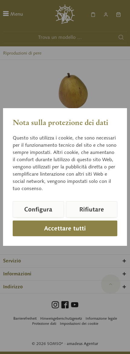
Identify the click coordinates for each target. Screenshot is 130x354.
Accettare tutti (65, 228)
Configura (38, 209)
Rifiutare (91, 209)
